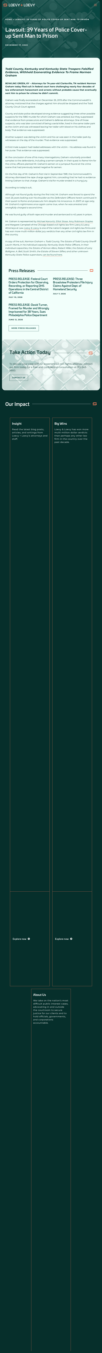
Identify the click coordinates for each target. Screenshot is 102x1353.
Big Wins (60, 423)
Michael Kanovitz (46, 221)
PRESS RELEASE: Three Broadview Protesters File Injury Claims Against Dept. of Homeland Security (73, 284)
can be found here (52, 254)
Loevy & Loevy (31, 228)
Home (8, 19)
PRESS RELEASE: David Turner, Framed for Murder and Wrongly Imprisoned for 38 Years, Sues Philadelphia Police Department (29, 310)
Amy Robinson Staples (81, 221)
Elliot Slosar (62, 221)
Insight (17, 423)
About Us (39, 995)
